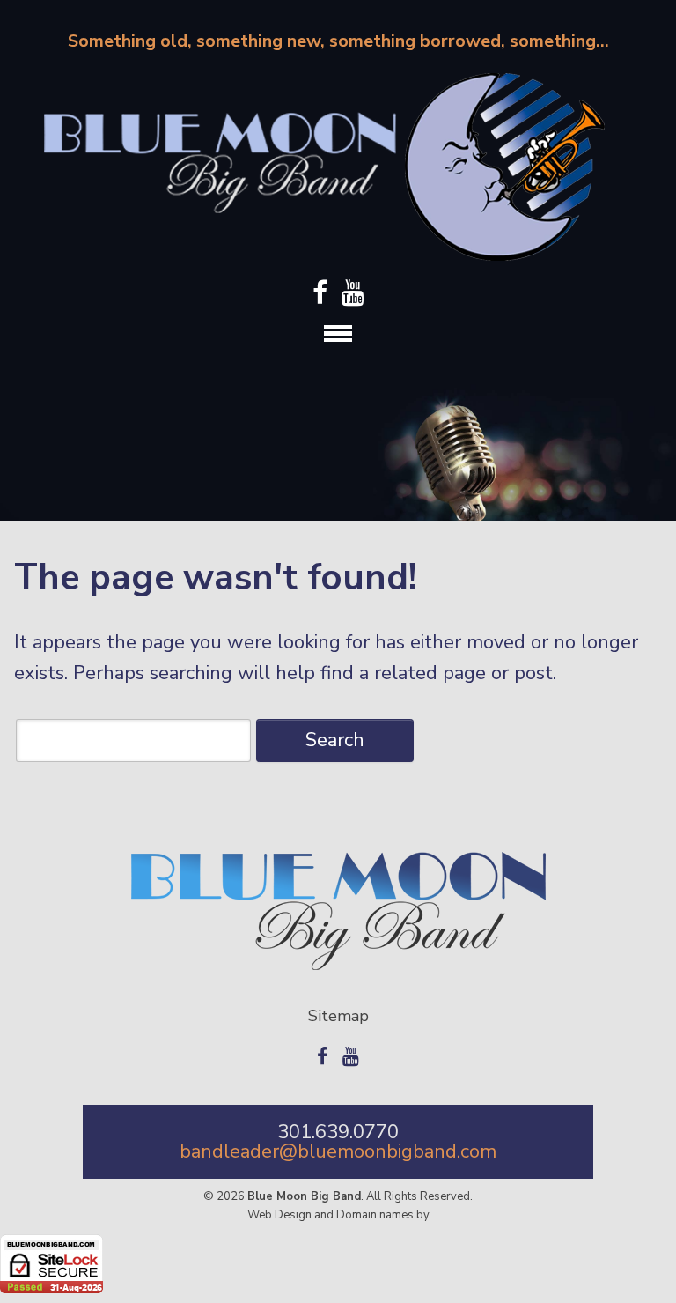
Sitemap (338, 1015)
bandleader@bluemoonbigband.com (338, 1151)
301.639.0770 (338, 1132)
